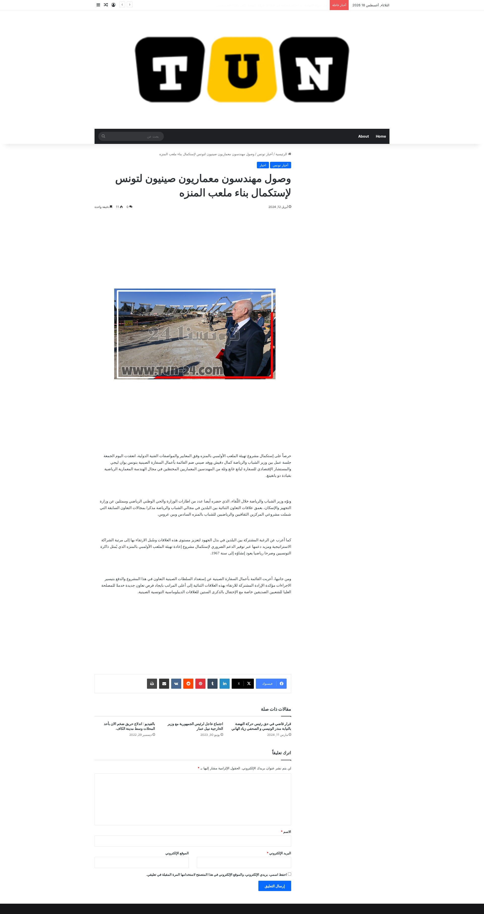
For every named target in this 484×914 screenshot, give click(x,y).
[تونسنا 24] (242, 69)
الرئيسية (282, 154)
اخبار (263, 165)
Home (381, 136)
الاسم (286, 832)
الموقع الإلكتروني (177, 853)
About (363, 136)
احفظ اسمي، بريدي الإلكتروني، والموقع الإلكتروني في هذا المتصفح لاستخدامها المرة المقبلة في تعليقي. (216, 874)
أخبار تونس (265, 154)
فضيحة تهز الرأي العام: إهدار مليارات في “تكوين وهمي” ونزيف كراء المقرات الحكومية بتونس (262, 5)
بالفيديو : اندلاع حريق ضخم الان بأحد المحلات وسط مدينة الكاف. (129, 726)
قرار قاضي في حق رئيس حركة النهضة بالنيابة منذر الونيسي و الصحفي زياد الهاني (261, 726)
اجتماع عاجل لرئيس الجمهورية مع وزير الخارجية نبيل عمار (195, 726)
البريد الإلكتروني (279, 853)
